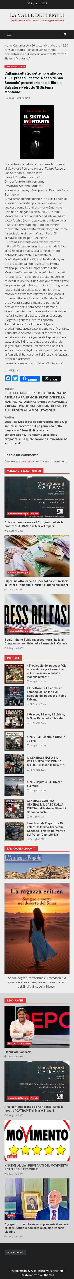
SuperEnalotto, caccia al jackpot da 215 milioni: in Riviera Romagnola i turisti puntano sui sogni (37, 556)
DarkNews (26, 1275)
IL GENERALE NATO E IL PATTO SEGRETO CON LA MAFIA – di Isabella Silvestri (14, 764)
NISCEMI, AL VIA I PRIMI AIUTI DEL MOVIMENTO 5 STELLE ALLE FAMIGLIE (37, 1140)
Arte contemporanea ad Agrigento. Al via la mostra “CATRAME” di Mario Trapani (37, 497)
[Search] (65, 34)
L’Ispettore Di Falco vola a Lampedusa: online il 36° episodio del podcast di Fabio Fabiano (14, 696)
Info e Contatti (15, 1252)
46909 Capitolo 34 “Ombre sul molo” (14, 786)
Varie (11, 1215)
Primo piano (24, 1043)
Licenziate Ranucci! (37, 1027)
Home (8, 45)
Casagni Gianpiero (32, 190)
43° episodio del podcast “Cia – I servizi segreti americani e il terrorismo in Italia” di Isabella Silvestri (14, 674)
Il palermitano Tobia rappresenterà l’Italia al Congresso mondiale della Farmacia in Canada (37, 614)
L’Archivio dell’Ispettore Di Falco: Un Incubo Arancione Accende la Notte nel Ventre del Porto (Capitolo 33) (14, 831)
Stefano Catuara (30, 186)
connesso (27, 461)
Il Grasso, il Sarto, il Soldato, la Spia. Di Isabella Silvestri (14, 719)
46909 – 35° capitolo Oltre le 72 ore (14, 741)
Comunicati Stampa (15, 66)
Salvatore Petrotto (20, 168)
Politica (12, 1157)
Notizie (34, 513)
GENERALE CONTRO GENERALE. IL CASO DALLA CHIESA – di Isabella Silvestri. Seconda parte (14, 809)
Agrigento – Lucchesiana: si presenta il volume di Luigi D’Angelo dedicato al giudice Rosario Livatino (37, 1199)
